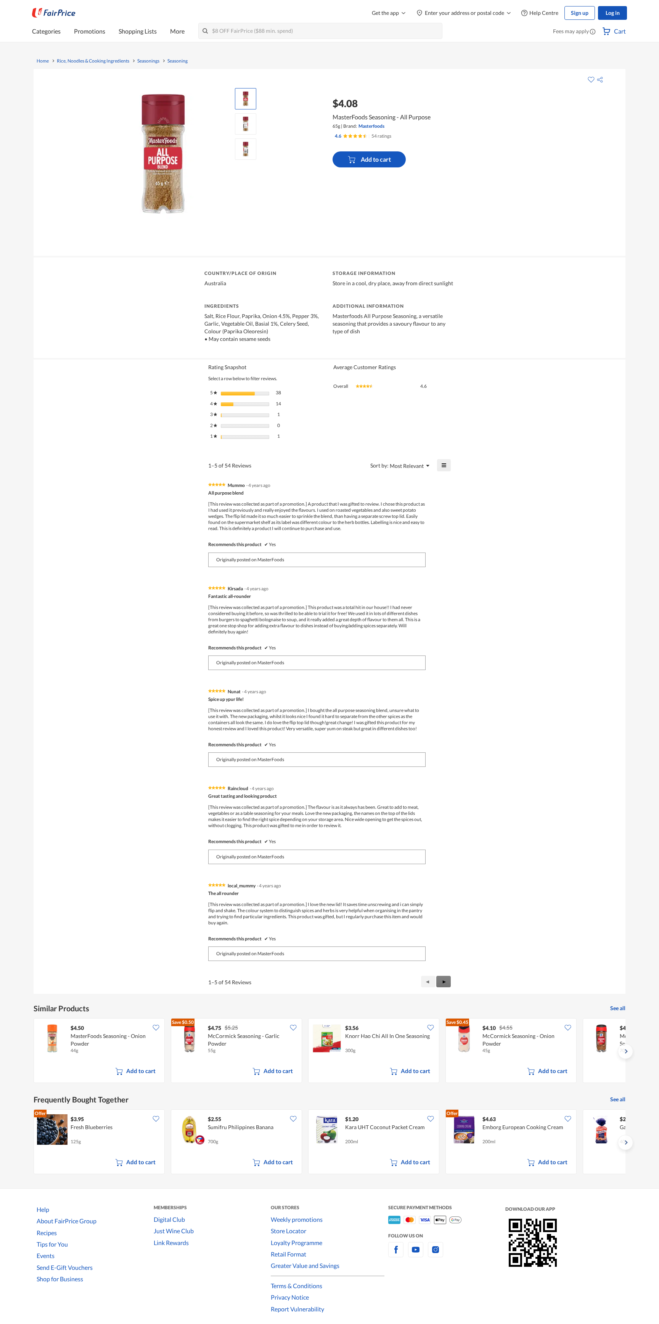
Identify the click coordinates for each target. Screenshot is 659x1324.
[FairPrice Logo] (54, 13)
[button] (593, 32)
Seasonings (148, 61)
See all (617, 1008)
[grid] (329, 1051)
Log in (613, 13)
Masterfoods (371, 126)
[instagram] (435, 1254)
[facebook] (395, 1254)
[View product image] (245, 98)
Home (43, 61)
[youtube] (415, 1254)
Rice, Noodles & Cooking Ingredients (93, 61)
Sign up (579, 13)
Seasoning (177, 61)
